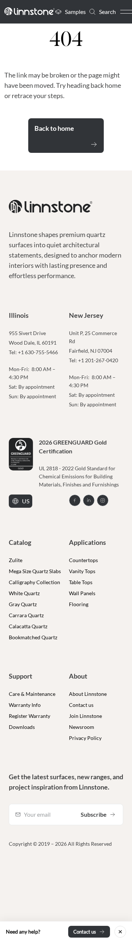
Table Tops (80, 582)
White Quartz (24, 593)
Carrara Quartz (26, 615)
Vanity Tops (82, 571)
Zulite (15, 560)
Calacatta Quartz (28, 626)
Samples (75, 11)
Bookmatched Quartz (33, 637)
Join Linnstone (85, 716)
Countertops (83, 560)
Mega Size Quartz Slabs (35, 571)
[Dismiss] (120, 932)
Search (107, 11)
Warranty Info (25, 705)
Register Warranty (29, 716)
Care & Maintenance (32, 694)
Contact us (81, 705)
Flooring (78, 604)
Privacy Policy (85, 738)
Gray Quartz (23, 604)
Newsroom (81, 727)
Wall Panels (82, 593)
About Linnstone (88, 694)
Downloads (22, 727)
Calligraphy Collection (34, 582)
